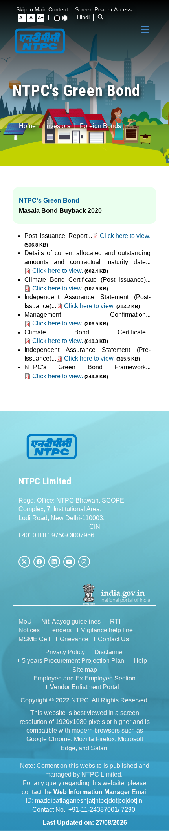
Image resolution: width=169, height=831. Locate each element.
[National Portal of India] (117, 594)
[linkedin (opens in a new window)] (54, 562)
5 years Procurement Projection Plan (73, 660)
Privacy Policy (65, 652)
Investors (57, 126)
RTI (115, 621)
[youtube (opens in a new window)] (69, 562)
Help (140, 660)
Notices (29, 630)
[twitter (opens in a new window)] (24, 562)
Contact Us (113, 639)
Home (27, 126)
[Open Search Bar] (100, 17)
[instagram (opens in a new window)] (84, 562)
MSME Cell (34, 639)
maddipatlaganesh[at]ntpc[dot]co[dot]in (88, 800)
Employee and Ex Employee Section (84, 678)
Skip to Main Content (42, 9)
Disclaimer (109, 652)
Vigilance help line (107, 630)
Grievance (74, 639)
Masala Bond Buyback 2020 (60, 210)
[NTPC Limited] (40, 40)
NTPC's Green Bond (49, 200)
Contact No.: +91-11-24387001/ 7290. (84, 809)
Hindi (83, 17)
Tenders (60, 630)
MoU (25, 621)
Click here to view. (125, 235)
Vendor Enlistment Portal (84, 687)
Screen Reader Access (103, 9)
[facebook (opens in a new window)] (39, 562)
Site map (84, 669)
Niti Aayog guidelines (71, 621)
